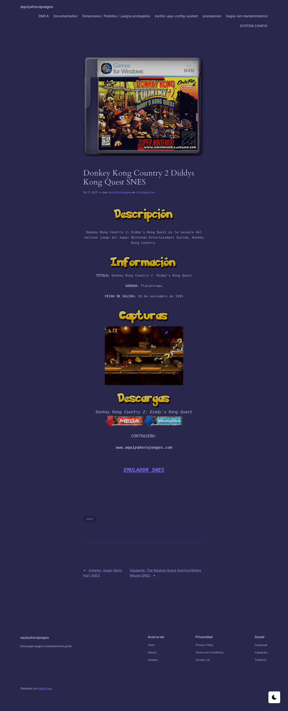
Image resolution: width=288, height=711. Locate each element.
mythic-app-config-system (176, 16)
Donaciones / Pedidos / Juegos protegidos (116, 16)
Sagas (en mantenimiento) (247, 16)
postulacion (212, 16)
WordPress (45, 688)
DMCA (44, 16)
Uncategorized (145, 192)
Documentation (65, 16)
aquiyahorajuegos (36, 6)
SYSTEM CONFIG (254, 26)
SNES (89, 519)
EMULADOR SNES (144, 470)
